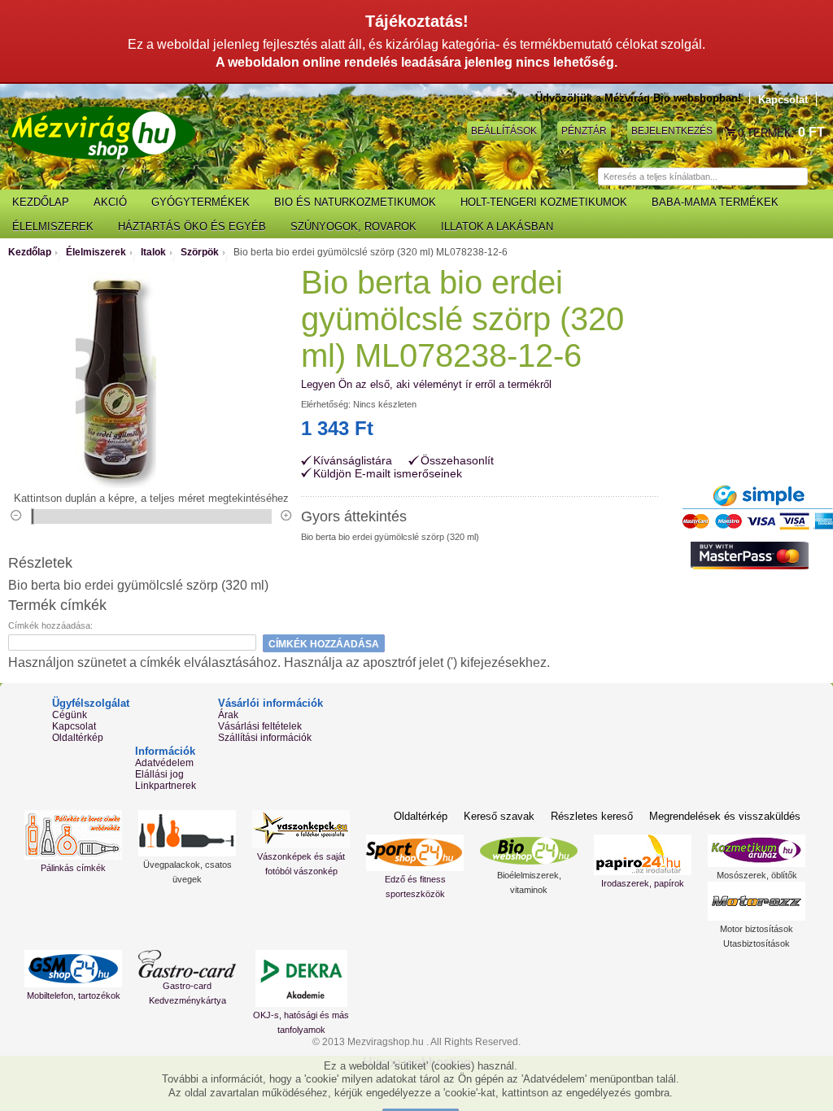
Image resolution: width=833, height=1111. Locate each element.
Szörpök (200, 252)
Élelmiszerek (96, 252)
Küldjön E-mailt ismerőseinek (387, 473)
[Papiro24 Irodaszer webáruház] (642, 854)
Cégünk (69, 715)
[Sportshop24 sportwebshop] (415, 852)
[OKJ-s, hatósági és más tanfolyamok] (301, 978)
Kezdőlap (29, 252)
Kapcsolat (783, 100)
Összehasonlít (457, 461)
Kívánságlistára (352, 461)
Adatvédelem (164, 763)
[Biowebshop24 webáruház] (529, 850)
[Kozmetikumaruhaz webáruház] (756, 850)
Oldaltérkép (77, 737)
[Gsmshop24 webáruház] (73, 968)
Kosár (731, 132)
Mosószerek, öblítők (757, 875)
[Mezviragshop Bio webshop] (101, 133)
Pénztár (584, 131)
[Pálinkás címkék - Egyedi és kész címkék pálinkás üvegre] (73, 835)
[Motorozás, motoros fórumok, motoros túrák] (756, 901)
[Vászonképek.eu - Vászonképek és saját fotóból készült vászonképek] (301, 829)
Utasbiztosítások (756, 943)
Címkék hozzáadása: (50, 625)
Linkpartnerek (165, 785)
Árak (228, 715)
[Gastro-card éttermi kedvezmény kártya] (187, 964)
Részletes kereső (592, 816)
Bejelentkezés (672, 131)
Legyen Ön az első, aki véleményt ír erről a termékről (426, 384)
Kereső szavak (499, 816)
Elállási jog (159, 774)
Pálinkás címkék (73, 868)
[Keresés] (816, 177)
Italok (153, 252)
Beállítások (504, 131)
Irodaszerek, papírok (642, 883)
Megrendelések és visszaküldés (724, 816)
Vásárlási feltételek (260, 726)
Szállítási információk (265, 737)
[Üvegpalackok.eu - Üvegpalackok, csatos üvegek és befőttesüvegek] (187, 833)
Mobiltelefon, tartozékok (73, 995)
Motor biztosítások (756, 929)
